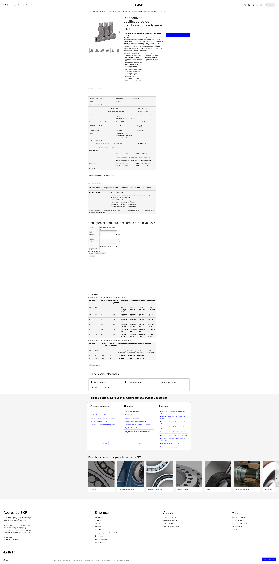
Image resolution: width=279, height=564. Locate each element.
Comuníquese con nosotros (171, 526)
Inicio (90, 11)
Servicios (97, 523)
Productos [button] (13, 5)
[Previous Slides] (91, 32)
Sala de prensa (99, 542)
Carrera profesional (101, 539)
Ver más (104, 443)
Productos (95, 11)
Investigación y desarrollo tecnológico (106, 533)
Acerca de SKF (99, 517)
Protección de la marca (239, 517)
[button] (245, 5)
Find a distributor (177, 35)
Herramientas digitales (170, 520)
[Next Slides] (119, 32)
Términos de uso (66, 560)
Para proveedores (237, 520)
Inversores (99, 536)
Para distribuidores (237, 526)
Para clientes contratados (239, 523)
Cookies (113, 560)
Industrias (98, 526)
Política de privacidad (77, 560)
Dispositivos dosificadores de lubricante (152, 11)
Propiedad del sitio (88, 560)
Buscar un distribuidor (170, 517)
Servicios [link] (21, 5)
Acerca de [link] (29, 5)
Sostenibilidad (99, 530)
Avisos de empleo (237, 530)
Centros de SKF (168, 523)
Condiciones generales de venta (102, 560)
